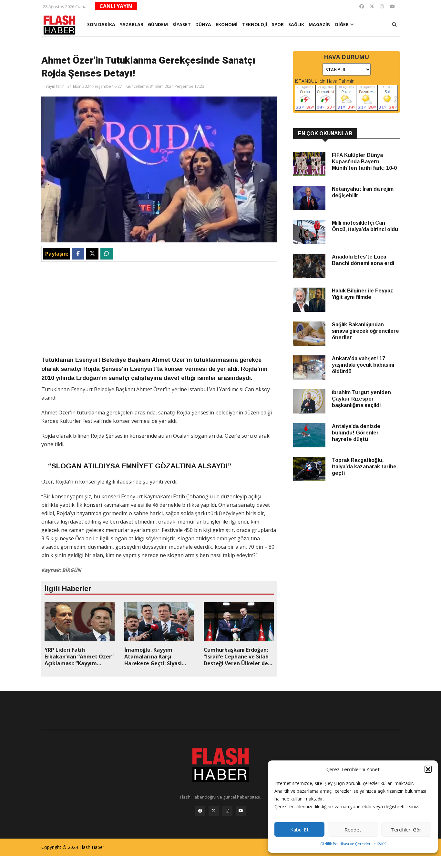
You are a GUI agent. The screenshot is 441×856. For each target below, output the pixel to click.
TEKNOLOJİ (254, 24)
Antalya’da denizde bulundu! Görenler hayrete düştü (356, 432)
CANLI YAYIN (115, 6)
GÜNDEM (158, 24)
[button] (428, 769)
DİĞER (342, 24)
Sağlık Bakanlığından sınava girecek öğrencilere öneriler (365, 331)
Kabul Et (299, 829)
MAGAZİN (320, 24)
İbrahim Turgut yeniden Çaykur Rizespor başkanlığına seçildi (361, 399)
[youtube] (392, 6)
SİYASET (181, 24)
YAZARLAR (131, 24)
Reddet (352, 829)
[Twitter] (372, 6)
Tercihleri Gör (406, 829)
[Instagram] (382, 6)
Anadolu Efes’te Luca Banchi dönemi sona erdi (363, 260)
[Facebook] (361, 6)
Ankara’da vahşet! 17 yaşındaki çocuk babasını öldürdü (363, 365)
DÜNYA (203, 24)
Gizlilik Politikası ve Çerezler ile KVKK (353, 844)
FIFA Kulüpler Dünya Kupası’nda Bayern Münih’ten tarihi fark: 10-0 (364, 161)
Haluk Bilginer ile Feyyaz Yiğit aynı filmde (362, 294)
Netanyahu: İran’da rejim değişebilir (363, 192)
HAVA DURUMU (346, 57)
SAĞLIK (296, 24)
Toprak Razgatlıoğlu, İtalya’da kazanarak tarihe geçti (364, 466)
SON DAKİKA (101, 24)
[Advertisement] (159, 310)
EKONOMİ (227, 24)
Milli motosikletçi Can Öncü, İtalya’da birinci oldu (365, 226)
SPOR (278, 24)
